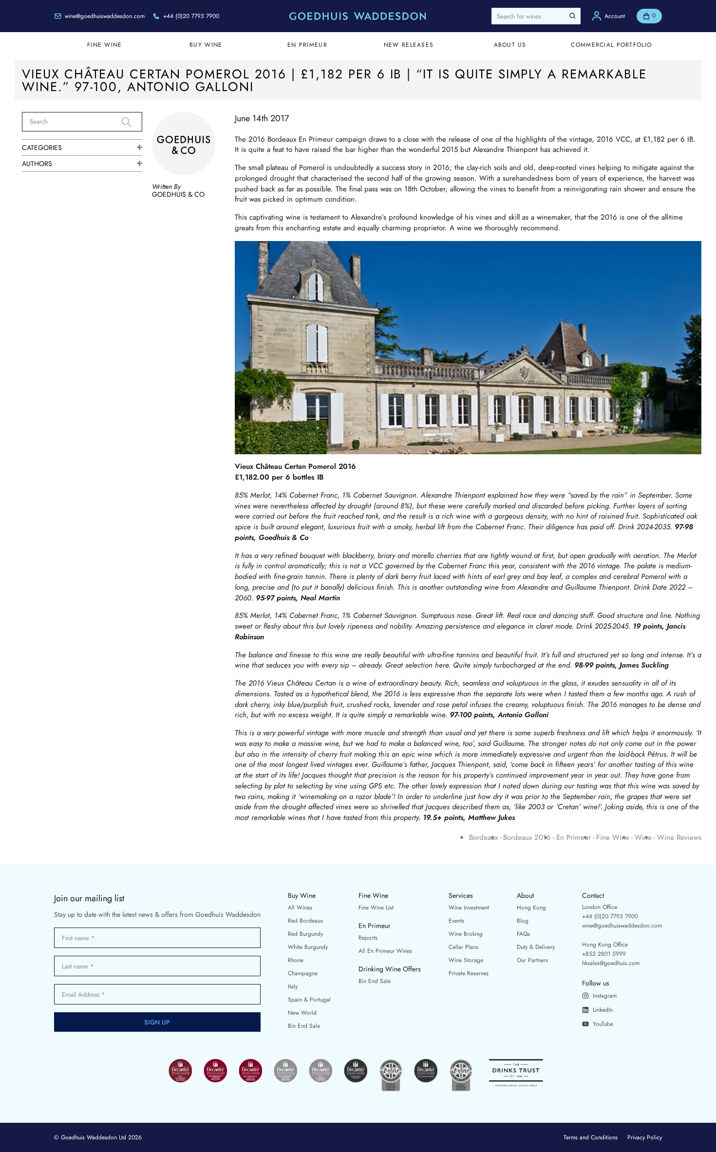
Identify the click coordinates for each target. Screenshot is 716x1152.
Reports (367, 938)
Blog (522, 921)
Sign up (157, 1022)
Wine (643, 837)
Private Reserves (469, 973)
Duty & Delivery (536, 947)
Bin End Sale (304, 1026)
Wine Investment (469, 907)
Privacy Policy (644, 1137)
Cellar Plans (463, 947)
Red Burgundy (305, 934)
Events (456, 921)
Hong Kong (531, 907)
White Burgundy (308, 947)
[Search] (132, 122)
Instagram (605, 995)
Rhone (295, 960)
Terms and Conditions (591, 1137)
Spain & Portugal (309, 1000)
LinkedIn (603, 1009)
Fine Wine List (376, 907)
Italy (293, 986)
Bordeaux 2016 (527, 837)
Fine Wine (612, 837)
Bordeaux (483, 837)
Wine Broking (466, 934)
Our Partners (532, 960)
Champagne (303, 973)
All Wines (300, 907)
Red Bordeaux (305, 921)
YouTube (603, 1024)
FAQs (523, 934)
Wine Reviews (679, 837)
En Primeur (573, 837)
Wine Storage (466, 960)
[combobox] (536, 16)
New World (302, 1013)
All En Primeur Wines (385, 951)
